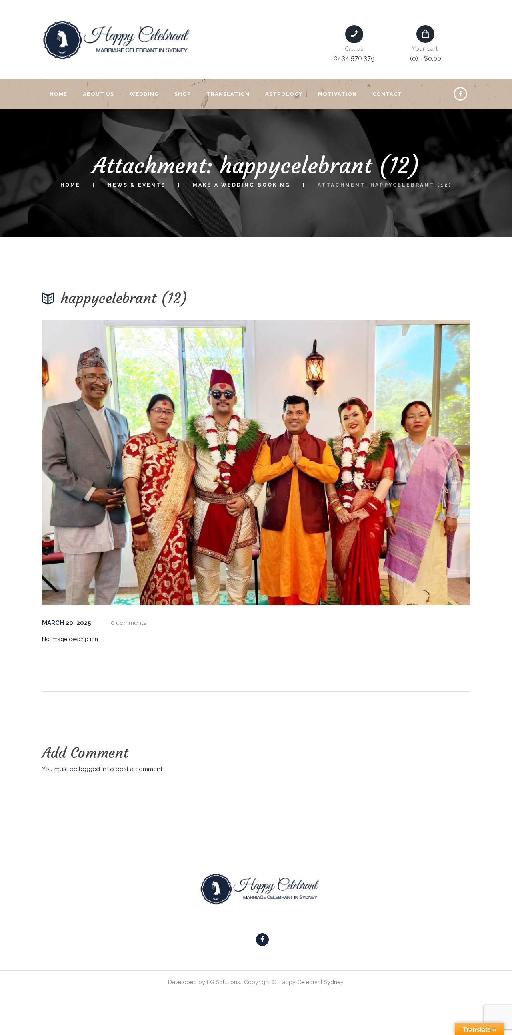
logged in (92, 769)
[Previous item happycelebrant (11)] (149, 463)
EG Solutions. (224, 982)
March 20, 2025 (66, 622)
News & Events (137, 185)
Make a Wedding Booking (241, 185)
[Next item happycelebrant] (363, 463)
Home (70, 185)
